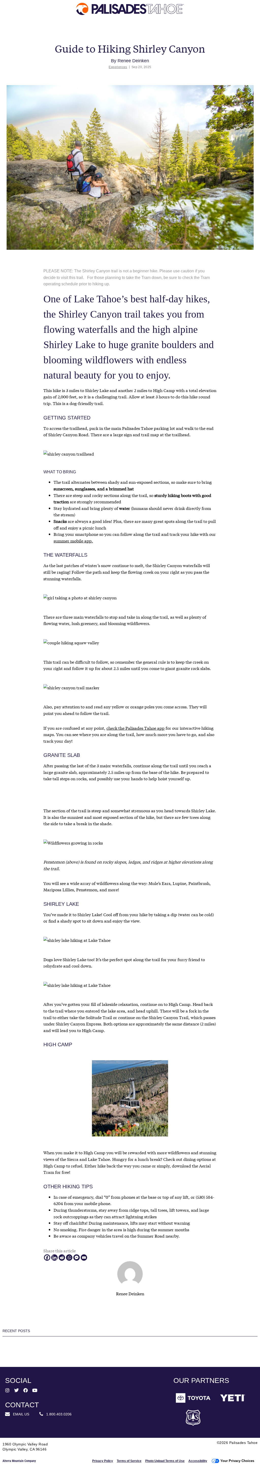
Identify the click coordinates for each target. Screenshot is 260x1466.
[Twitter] (16, 1390)
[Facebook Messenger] (76, 1257)
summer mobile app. (73, 540)
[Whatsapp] (69, 1257)
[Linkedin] (54, 1257)
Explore (25, 31)
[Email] (84, 1257)
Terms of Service (129, 1461)
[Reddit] (62, 1257)
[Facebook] (47, 1257)
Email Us (19, 1414)
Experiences (118, 67)
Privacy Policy (102, 1461)
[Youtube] (34, 1390)
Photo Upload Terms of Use (165, 1461)
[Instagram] (7, 1390)
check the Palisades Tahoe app (135, 728)
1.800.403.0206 (57, 1414)
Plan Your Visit (155, 31)
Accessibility (197, 1461)
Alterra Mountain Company (19, 1461)
